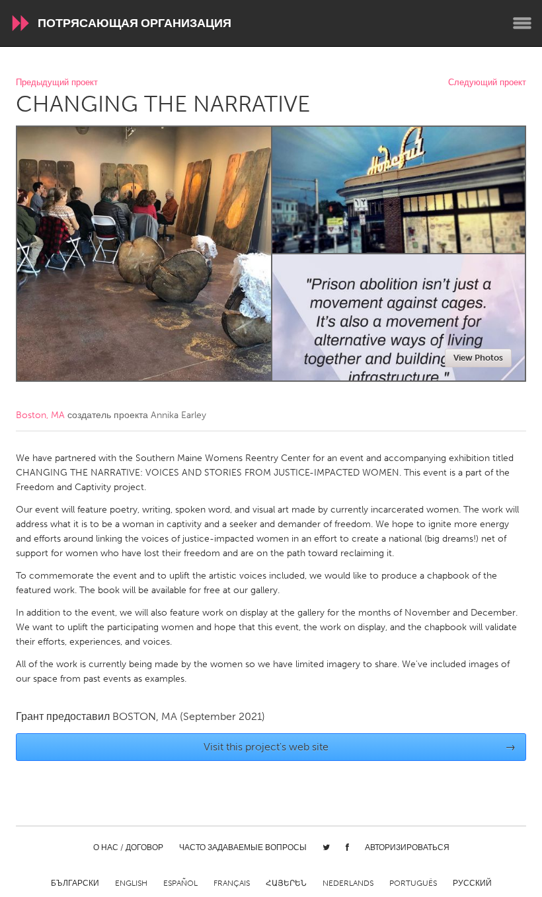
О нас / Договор (128, 847)
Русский (472, 883)
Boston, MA (40, 415)
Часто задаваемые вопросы (243, 847)
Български (75, 883)
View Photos (478, 358)
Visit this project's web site (360, 746)
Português (413, 883)
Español (180, 883)
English (131, 883)
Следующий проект (487, 83)
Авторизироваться (407, 847)
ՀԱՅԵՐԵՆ (286, 883)
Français (231, 883)
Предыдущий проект (57, 83)
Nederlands (348, 883)
